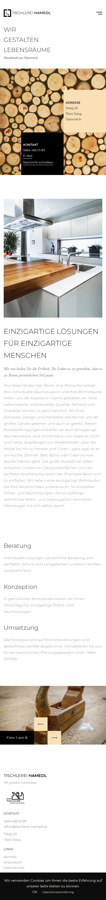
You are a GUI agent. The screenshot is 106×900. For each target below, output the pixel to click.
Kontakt (10, 857)
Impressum (13, 862)
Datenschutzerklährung (58, 892)
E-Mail (27, 156)
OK (34, 892)
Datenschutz (14, 868)
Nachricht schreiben (38, 162)
